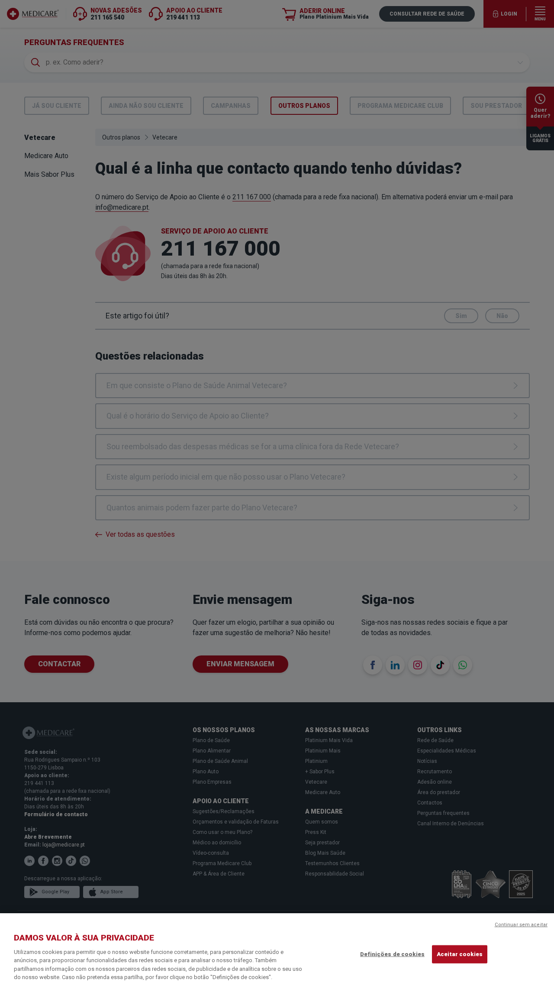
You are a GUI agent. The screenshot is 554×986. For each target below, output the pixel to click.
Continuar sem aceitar (521, 925)
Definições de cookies (392, 954)
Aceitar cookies (460, 954)
